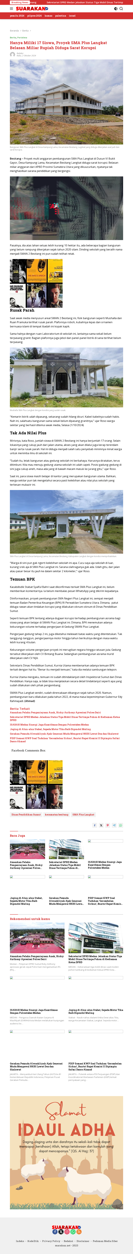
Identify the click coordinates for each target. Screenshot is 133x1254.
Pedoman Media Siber (105, 1241)
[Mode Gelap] (116, 8)
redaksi (20, 53)
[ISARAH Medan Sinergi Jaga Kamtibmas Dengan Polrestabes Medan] (105, 849)
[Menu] (12, 8)
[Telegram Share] (114, 825)
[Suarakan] (31, 9)
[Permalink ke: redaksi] (12, 54)
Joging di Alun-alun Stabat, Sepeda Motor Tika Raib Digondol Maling (50, 729)
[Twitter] (61, 1232)
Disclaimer (83, 1241)
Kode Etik (33, 1241)
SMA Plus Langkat (83, 814)
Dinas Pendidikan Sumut (26, 814)
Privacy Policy (51, 1241)
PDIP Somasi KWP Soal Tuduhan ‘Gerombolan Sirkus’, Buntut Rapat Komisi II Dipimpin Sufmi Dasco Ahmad (65, 740)
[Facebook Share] (94, 825)
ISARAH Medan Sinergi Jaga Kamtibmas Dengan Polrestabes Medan (49, 724)
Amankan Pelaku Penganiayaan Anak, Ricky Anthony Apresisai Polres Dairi (55, 712)
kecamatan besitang (56, 814)
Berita (13, 37)
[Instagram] (67, 1232)
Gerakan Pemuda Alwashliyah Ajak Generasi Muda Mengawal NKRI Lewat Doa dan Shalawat (64, 733)
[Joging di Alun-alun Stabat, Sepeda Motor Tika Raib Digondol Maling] (27, 885)
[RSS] (79, 1232)
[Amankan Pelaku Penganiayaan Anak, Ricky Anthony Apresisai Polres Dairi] (27, 849)
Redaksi (68, 1241)
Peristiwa (22, 37)
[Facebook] (55, 1232)
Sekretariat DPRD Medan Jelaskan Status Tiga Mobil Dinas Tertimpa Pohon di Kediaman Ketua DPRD (65, 718)
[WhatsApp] (73, 1232)
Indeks (20, 1241)
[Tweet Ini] (101, 825)
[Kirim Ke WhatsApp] (120, 825)
